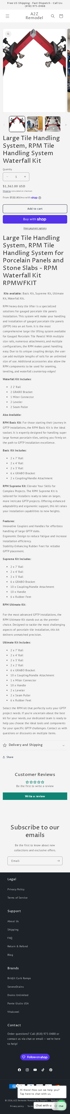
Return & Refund (17, 946)
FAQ (10, 938)
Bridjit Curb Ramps (19, 978)
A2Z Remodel (20, 1100)
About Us (13, 921)
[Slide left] (4, 125)
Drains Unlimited (18, 995)
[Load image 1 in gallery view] (17, 124)
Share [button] (10, 757)
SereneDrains (15, 986)
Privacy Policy (15, 889)
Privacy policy (17, 1106)
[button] (7, 16)
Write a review (35, 796)
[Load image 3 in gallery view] (53, 124)
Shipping (7, 191)
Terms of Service (17, 897)
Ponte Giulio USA (18, 1003)
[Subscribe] (58, 860)
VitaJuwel (13, 1011)
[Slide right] (66, 125)
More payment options (35, 228)
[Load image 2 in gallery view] (35, 124)
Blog (10, 954)
